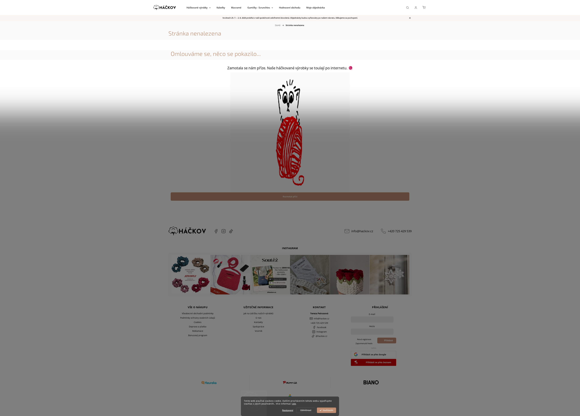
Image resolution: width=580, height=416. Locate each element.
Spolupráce (258, 326)
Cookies (197, 322)
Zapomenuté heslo (364, 343)
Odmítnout (305, 410)
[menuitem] (199, 7)
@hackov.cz (231, 231)
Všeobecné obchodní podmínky (197, 313)
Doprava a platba (197, 326)
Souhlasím (328, 410)
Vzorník (258, 330)
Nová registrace (364, 339)
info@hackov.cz (362, 231)
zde (294, 403)
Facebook (216, 231)
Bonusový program (197, 335)
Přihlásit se (388, 341)
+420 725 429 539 (400, 231)
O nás (258, 317)
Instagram (223, 231)
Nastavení (287, 410)
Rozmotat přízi (290, 196)
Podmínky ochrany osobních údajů (197, 317)
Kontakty (258, 322)
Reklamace (197, 330)
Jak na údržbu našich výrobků (258, 313)
